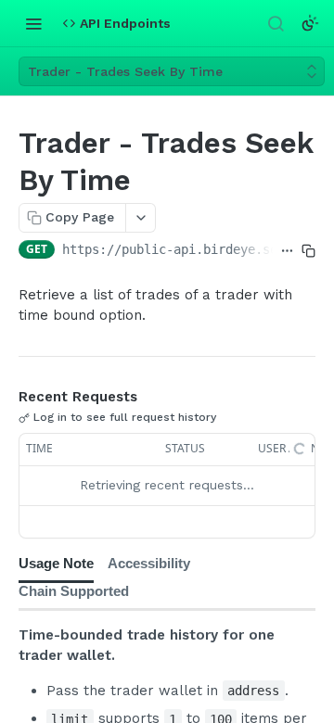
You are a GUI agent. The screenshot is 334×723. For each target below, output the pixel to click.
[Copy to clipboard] (308, 251)
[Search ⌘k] (275, 23)
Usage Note (56, 563)
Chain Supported (74, 591)
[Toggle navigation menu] (33, 23)
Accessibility (149, 563)
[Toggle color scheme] (310, 23)
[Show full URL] (287, 251)
